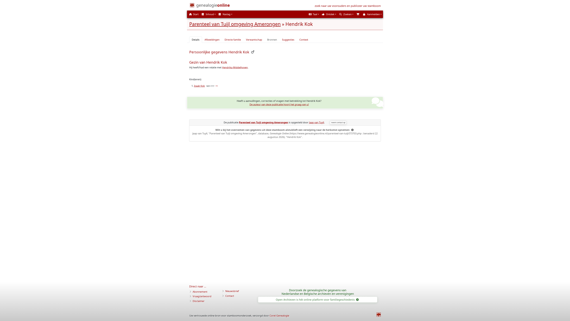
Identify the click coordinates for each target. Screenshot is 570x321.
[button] (313, 14)
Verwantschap (254, 39)
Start (196, 14)
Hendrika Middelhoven (235, 67)
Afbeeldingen (212, 39)
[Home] (379, 315)
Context (303, 39)
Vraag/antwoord (202, 296)
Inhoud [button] (209, 14)
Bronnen (272, 39)
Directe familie (233, 39)
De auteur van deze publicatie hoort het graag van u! (279, 104)
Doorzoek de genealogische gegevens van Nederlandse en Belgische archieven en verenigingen (318, 292)
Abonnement (200, 291)
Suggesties (288, 39)
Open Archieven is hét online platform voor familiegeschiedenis (315, 299)
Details (196, 39)
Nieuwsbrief (232, 291)
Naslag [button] (226, 14)
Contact (229, 296)
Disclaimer (199, 301)
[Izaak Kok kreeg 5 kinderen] (217, 86)
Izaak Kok (199, 86)
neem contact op (338, 122)
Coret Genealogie (279, 315)
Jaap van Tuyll (316, 122)
